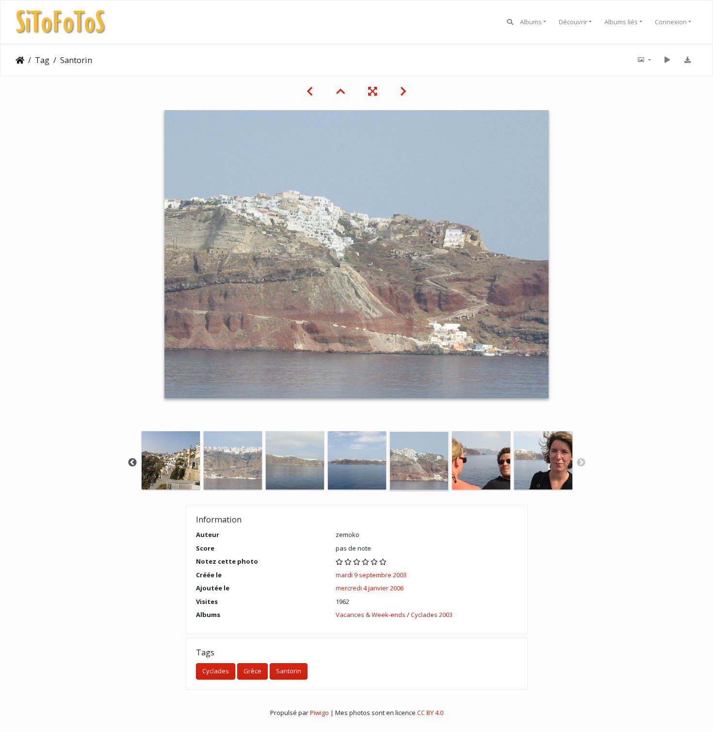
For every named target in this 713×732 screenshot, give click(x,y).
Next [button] (581, 463)
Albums (531, 21)
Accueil (20, 60)
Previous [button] (132, 463)
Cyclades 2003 (432, 614)
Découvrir (573, 21)
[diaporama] (667, 60)
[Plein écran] (372, 91)
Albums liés (621, 21)
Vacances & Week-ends (370, 614)
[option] (171, 460)
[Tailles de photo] (644, 60)
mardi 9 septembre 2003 (371, 574)
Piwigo (319, 712)
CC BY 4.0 (430, 712)
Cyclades (215, 671)
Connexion (671, 21)
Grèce (252, 671)
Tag (42, 60)
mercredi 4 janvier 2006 (370, 588)
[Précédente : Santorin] (309, 91)
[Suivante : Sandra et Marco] (403, 91)
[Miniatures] (340, 91)
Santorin (288, 671)
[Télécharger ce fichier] (687, 60)
